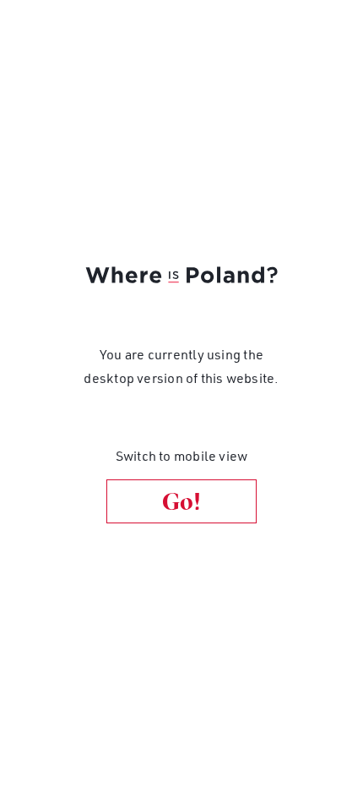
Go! (181, 501)
